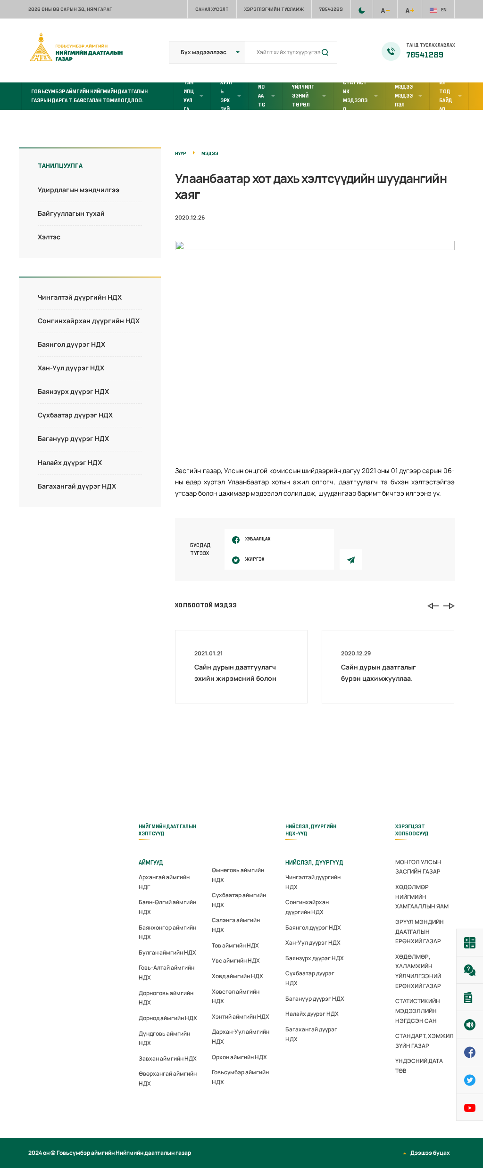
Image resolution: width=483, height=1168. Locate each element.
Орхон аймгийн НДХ (239, 1057)
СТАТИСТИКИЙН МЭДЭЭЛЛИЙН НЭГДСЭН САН (417, 1010)
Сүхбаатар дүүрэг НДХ (75, 414)
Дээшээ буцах (430, 1153)
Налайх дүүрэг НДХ (70, 462)
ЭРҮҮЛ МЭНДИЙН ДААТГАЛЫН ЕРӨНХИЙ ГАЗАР (419, 931)
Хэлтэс (49, 236)
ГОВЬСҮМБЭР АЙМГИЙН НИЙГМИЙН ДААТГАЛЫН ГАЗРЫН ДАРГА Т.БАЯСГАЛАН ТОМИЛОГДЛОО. (89, 96)
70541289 (331, 9)
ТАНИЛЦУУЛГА (188, 96)
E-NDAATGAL (261, 96)
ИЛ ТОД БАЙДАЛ (445, 96)
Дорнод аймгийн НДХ (168, 1018)
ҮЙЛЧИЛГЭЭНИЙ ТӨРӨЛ (303, 95)
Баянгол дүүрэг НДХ (71, 344)
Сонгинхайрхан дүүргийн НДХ (89, 320)
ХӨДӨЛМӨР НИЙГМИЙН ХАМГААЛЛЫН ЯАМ (422, 896)
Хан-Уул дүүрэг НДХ (71, 367)
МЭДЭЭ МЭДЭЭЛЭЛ (404, 95)
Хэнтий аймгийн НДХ (240, 1017)
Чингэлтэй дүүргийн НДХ (80, 297)
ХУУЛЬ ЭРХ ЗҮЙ (226, 96)
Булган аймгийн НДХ (167, 952)
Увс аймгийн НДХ (236, 960)
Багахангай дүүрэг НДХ (77, 486)
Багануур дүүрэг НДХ (73, 438)
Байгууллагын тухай (71, 213)
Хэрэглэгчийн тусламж (274, 9)
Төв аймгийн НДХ (235, 945)
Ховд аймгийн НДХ (237, 976)
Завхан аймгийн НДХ (168, 1058)
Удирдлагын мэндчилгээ (78, 189)
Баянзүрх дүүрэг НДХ (73, 391)
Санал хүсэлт (212, 9)
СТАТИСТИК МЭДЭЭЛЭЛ (355, 96)
